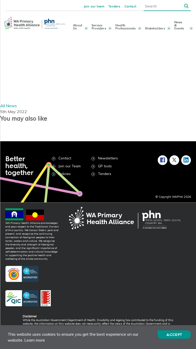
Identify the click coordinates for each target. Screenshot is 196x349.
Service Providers (99, 26)
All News (8, 105)
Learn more (34, 340)
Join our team (94, 6)
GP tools (105, 166)
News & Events (179, 25)
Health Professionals (125, 26)
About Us (77, 26)
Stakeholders (155, 28)
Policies (64, 173)
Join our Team (69, 166)
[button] (186, 6)
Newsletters (108, 158)
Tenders (114, 6)
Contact (131, 6)
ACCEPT (174, 334)
